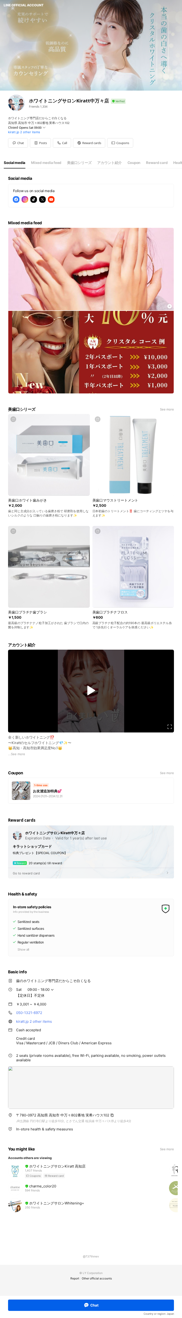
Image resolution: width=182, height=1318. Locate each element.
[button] (40, 143)
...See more (16, 754)
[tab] (14, 162)
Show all (23, 949)
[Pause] (91, 690)
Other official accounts (97, 1278)
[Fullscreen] (170, 727)
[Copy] (112, 1115)
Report (74, 1278)
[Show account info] (118, 101)
